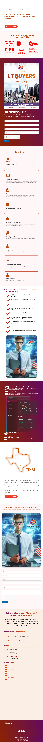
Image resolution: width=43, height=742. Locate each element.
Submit (6, 140)
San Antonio (11, 677)
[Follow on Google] (22, 731)
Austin (9, 674)
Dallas (9, 666)
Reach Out (5, 601)
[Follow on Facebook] (19, 731)
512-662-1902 (9, 621)
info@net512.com (14, 658)
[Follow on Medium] (24, 731)
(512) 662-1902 (13, 656)
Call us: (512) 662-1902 (11, 26)
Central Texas (11, 670)
